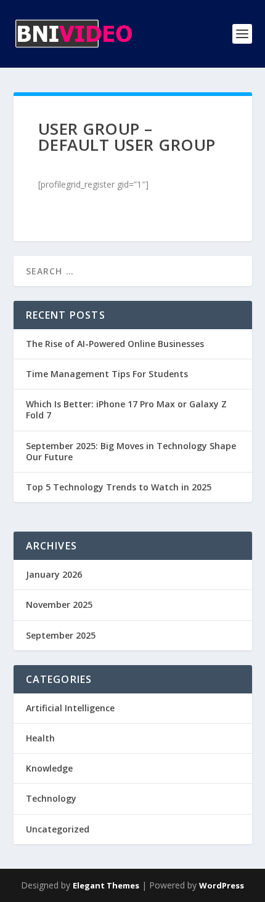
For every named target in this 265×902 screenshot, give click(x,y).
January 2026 (54, 574)
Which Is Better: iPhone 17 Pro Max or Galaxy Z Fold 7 (126, 409)
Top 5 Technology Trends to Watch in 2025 (118, 487)
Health (40, 738)
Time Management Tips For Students (107, 374)
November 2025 (59, 604)
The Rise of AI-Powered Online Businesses (115, 343)
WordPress (221, 885)
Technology (51, 798)
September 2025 (61, 635)
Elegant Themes (106, 885)
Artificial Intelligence (70, 708)
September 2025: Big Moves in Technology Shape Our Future (131, 451)
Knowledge (49, 768)
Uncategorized (57, 829)
